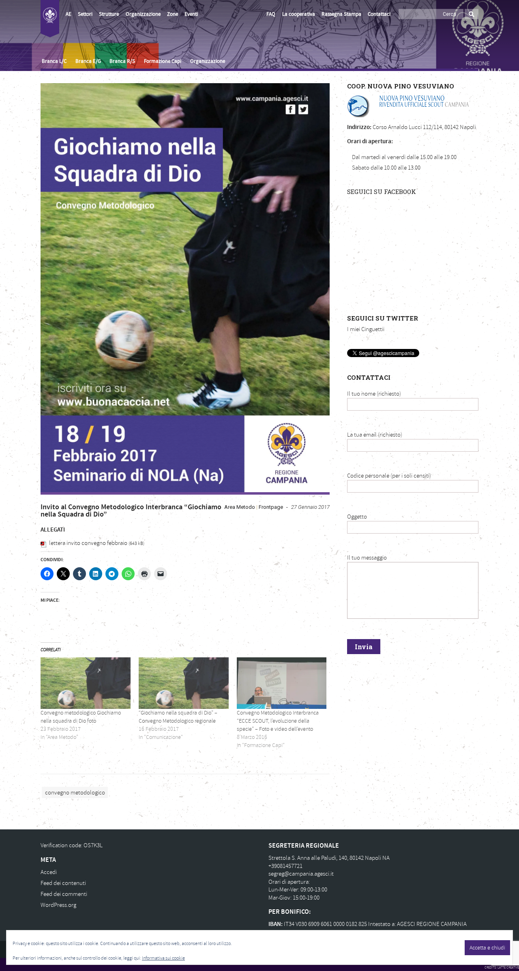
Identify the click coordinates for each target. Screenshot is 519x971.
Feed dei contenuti (63, 883)
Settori (85, 14)
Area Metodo (239, 507)
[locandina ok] (185, 287)
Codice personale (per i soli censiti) (389, 476)
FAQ (270, 14)
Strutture (109, 14)
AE (68, 14)
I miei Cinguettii (365, 329)
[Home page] (50, 18)
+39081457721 (285, 866)
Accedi (49, 872)
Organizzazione (143, 14)
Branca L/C (54, 61)
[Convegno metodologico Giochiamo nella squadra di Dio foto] (86, 683)
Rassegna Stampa (341, 14)
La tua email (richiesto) (374, 435)
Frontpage (271, 507)
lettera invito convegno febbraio (88, 543)
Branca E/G (88, 61)
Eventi (191, 14)
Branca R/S (122, 61)
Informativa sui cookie (163, 958)
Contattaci (379, 14)
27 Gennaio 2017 (310, 507)
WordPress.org (58, 905)
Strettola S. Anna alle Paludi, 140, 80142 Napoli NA (329, 858)
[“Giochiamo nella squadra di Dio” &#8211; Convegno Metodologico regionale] (184, 683)
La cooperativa (298, 14)
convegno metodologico (75, 792)
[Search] (471, 14)
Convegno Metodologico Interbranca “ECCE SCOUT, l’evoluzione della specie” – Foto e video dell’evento (278, 720)
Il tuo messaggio (367, 558)
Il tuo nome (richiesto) (374, 394)
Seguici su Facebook (381, 191)
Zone (172, 14)
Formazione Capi (162, 61)
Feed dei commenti (64, 894)
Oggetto (357, 517)
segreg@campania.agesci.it (301, 874)
